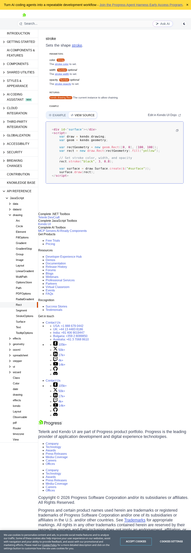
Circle (19, 226)
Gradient (21, 243)
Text (18, 327)
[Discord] (55, 374)
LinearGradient (25, 271)
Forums (51, 270)
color (56, 59)
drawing (17, 394)
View (16, 439)
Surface (20, 321)
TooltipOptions (24, 332)
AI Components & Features (21, 53)
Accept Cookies (136, 541)
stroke (51, 38)
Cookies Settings (171, 541)
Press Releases (56, 453)
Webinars (52, 276)
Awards (51, 450)
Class (16, 377)
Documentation (56, 263)
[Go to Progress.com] (50, 424)
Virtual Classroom (57, 287)
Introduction (18, 33)
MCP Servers (47, 230)
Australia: (71, 339)
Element (21, 231)
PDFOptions (23, 293)
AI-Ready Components (72, 230)
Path (18, 288)
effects (17, 400)
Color (16, 383)
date (15, 389)
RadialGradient (25, 299)
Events (50, 290)
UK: (68, 329)
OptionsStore (24, 282)
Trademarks (134, 520)
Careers (51, 460)
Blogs (49, 273)
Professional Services (60, 280)
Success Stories (56, 306)
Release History (56, 266)
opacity (64, 79)
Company (52, 443)
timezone (18, 433)
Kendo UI (44, 224)
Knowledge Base (21, 182)
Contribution (18, 174)
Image (20, 259)
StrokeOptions (24, 316)
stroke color (62, 64)
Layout (20, 265)
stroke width (62, 73)
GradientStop (24, 248)
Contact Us (53, 322)
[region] (95, 541)
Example (54, 106)
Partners (51, 283)
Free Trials (53, 240)
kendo (16, 405)
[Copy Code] (177, 130)
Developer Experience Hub (64, 256)
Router (17, 428)
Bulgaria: (70, 336)
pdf (15, 422)
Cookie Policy (49, 545)
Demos (50, 260)
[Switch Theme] (184, 24)
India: (68, 332)
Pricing (50, 244)
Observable (20, 417)
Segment (21, 310)
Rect (19, 304)
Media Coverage (57, 457)
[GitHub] (55, 369)
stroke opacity (63, 83)
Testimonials (54, 309)
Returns (54, 92)
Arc (18, 220)
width (63, 69)
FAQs (49, 293)
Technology (53, 447)
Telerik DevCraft (49, 217)
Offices (50, 463)
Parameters (56, 54)
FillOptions (22, 237)
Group (20, 254)
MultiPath (21, 276)
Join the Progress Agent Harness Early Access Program (140, 5)
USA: (68, 325)
